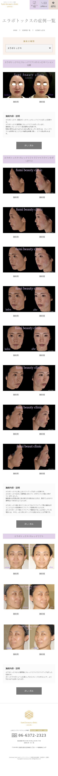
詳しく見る (29, 145)
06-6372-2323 (32, 735)
